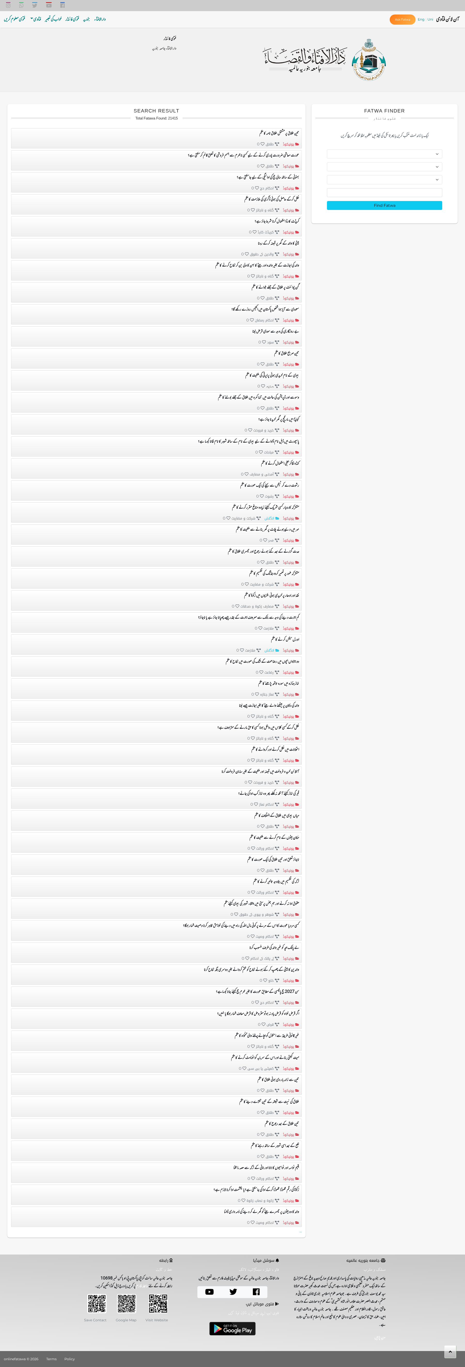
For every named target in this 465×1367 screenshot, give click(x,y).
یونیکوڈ (288, 144)
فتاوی (37, 19)
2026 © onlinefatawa (21, 1359)
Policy (69, 1359)
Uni (430, 19)
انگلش (268, 518)
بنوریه (86, 19)
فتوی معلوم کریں (14, 19)
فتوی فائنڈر (72, 19)
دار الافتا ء (100, 19)
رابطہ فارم (142, 1286)
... (301, 1231)
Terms (51, 1359)
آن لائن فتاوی (447, 19)
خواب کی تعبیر (53, 19)
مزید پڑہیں (380, 1337)
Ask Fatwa (402, 19)
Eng (422, 19)
